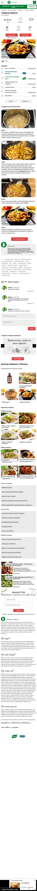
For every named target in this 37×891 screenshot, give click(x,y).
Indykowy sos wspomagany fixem (11, 539)
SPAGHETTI (20, 267)
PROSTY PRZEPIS (13, 267)
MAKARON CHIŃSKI (5, 267)
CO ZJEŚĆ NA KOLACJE (17, 269)
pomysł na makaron (6, 273)
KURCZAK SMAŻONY (27, 267)
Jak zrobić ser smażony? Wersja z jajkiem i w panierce (27, 460)
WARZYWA (27, 261)
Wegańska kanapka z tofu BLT (10, 522)
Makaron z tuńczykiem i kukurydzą (11, 556)
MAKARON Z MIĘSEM (23, 265)
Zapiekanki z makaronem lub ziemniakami (6, 461)
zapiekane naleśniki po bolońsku (15, 722)
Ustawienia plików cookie (10, 889)
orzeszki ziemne (13, 271)
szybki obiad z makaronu (7, 261)
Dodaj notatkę (20, 239)
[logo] (12, 2)
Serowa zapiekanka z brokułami (25, 386)
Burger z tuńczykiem (7, 531)
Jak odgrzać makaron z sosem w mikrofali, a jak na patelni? (27, 477)
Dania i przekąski (12, 10)
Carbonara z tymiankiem (8, 543)
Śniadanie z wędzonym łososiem (10, 517)
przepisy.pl (6, 15)
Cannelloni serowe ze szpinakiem (11, 552)
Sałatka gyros (6, 402)
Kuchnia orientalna (22, 263)
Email (11, 101)
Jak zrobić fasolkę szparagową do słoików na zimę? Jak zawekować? (19, 577)
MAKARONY (4, 265)
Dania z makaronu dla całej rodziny (8, 477)
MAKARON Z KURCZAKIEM (12, 265)
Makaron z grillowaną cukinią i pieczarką (12, 548)
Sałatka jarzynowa (6, 487)
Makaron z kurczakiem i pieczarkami (9, 426)
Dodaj (32, 328)
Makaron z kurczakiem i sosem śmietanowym (14, 500)
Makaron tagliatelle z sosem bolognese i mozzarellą (16, 505)
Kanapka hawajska (6, 526)
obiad (3, 269)
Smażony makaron (24, 402)
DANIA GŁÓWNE (5, 263)
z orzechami (14, 273)
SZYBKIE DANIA (9, 269)
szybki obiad (17, 259)
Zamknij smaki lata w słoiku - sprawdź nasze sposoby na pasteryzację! (19, 564)
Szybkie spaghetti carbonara (7, 442)
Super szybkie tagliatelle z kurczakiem (12, 491)
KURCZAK (15, 263)
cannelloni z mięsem (9, 727)
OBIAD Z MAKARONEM (27, 269)
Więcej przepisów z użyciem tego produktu (11, 368)
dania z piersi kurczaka (26, 259)
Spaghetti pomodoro (25, 442)
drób (10, 263)
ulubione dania (5, 271)
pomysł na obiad (21, 271)
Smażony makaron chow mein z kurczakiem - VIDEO (26, 426)
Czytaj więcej (16, 573)
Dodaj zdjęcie (18, 358)
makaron (29, 263)
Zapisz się (18, 611)
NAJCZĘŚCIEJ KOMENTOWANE (24, 273)
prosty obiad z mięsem (19, 261)
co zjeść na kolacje (9, 259)
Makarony (20, 10)
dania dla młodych (6, 275)
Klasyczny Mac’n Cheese (8, 496)
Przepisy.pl (4, 10)
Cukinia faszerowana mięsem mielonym (12, 513)
